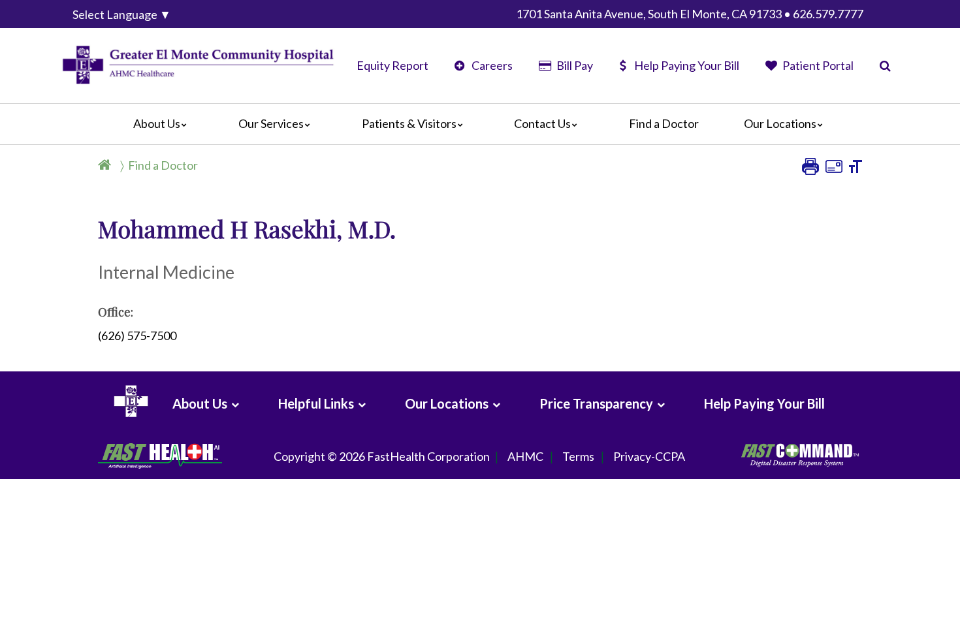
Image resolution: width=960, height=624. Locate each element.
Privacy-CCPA (649, 456)
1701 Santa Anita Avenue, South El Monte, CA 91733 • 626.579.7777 (689, 14)
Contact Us (542, 123)
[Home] (107, 165)
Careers (491, 65)
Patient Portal (817, 65)
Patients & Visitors (409, 123)
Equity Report (392, 65)
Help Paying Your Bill (686, 65)
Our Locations (780, 123)
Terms (578, 456)
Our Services (271, 123)
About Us (156, 123)
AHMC (525, 456)
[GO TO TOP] (892, 612)
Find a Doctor (664, 123)
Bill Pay (573, 65)
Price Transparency (596, 403)
